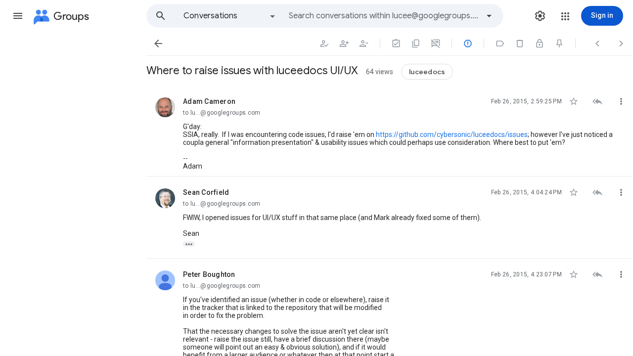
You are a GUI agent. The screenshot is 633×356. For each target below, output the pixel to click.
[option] (230, 15)
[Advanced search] (489, 15)
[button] (18, 16)
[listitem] (389, 131)
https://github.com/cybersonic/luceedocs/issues (452, 134)
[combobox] (383, 15)
